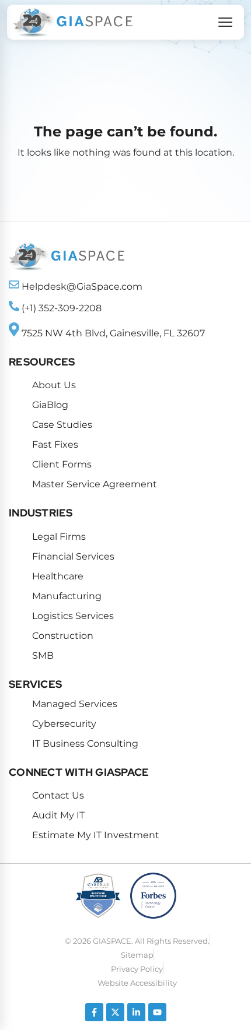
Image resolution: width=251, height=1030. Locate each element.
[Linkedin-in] (136, 1012)
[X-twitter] (115, 1012)
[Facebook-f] (94, 1012)
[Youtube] (157, 1012)
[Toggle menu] (225, 22)
